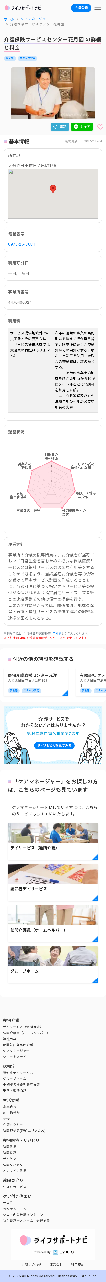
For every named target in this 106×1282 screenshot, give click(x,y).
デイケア (10, 1159)
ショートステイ (14, 1057)
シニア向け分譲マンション (23, 1215)
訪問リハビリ (13, 1165)
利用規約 (78, 1265)
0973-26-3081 (21, 244)
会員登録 (81, 8)
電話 (63, 127)
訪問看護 (10, 1153)
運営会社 (56, 1265)
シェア (85, 127)
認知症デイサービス (18, 1073)
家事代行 (10, 1107)
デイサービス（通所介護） (23, 1027)
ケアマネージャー (16, 1051)
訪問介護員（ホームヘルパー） (26, 1033)
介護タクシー (13, 1125)
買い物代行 (11, 1113)
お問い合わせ (32, 1265)
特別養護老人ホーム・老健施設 (26, 1221)
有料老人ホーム (14, 1209)
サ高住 (8, 1203)
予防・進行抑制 (14, 1091)
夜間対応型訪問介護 (18, 1045)
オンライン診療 (14, 1171)
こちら (57, 633)
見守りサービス (14, 1187)
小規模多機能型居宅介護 (21, 1085)
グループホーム (14, 1079)
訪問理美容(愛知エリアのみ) (24, 1131)
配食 (6, 1119)
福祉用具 (10, 1039)
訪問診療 (10, 1147)
